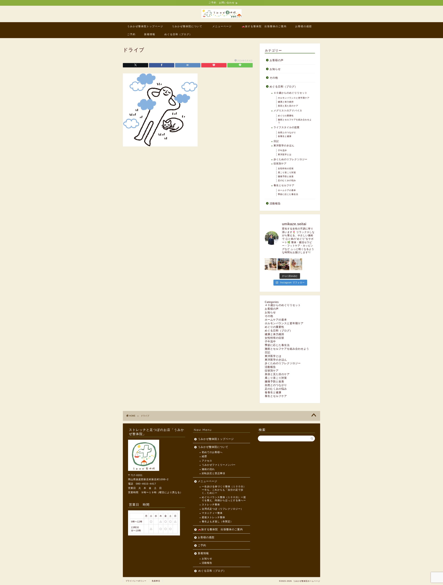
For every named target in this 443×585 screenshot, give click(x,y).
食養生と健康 (284, 136)
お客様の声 (276, 60)
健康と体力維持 (286, 102)
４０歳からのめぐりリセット (290, 93)
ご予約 (131, 34)
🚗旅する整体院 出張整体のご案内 (264, 26)
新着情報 (149, 34)
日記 (276, 141)
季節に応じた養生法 (288, 194)
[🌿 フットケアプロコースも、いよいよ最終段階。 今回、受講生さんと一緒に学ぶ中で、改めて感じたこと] (271, 264)
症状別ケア (280, 163)
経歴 (204, 456)
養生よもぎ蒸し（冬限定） (217, 521)
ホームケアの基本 (287, 190)
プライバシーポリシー (136, 581)
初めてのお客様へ (212, 452)
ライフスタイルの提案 (287, 127)
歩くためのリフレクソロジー (290, 159)
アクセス (207, 460)
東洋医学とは (284, 154)
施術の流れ (208, 469)
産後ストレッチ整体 (213, 517)
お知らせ (275, 69)
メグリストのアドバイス (288, 110)
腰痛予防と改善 (286, 176)
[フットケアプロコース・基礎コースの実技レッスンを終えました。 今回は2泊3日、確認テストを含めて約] (283, 264)
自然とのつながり (287, 132)
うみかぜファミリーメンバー (219, 465)
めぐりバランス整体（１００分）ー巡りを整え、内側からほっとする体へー (224, 499)
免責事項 (156, 581)
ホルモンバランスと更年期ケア (293, 98)
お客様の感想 (303, 26)
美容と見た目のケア (288, 106)
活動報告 (275, 203)
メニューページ (223, 26)
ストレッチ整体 (211, 504)
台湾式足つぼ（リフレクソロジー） (222, 509)
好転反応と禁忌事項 (213, 473)
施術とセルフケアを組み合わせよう (295, 121)
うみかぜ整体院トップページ (145, 26)
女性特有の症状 (286, 168)
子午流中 (282, 150)
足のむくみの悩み (287, 180)
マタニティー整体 (212, 513)
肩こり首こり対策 (287, 172)
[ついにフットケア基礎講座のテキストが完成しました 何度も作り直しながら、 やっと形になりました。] (296, 264)
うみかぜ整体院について (187, 26)
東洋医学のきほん (284, 145)
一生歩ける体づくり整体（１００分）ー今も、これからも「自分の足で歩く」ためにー (224, 489)
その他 (274, 77)
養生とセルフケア (284, 185)
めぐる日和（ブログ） (178, 34)
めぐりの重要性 (286, 115)
